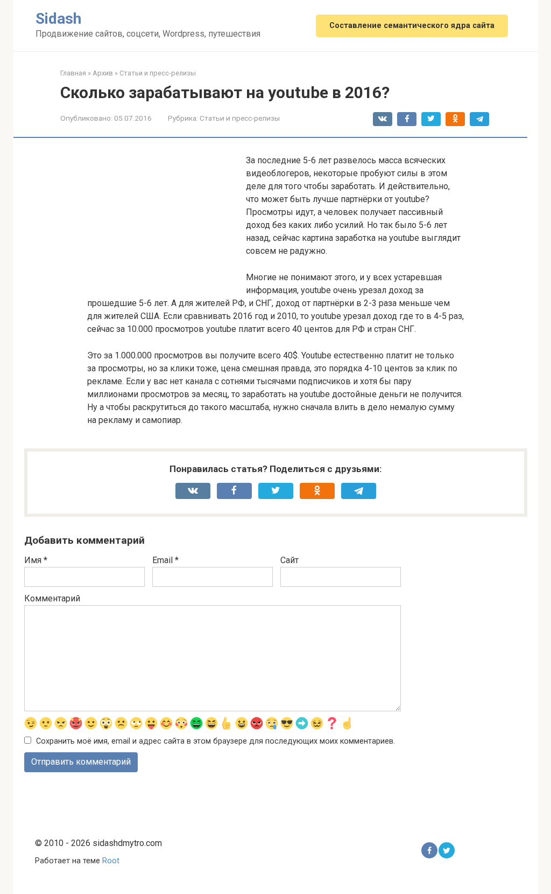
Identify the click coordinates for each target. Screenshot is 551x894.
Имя (35, 560)
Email (165, 560)
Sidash (58, 18)
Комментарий (52, 598)
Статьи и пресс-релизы (240, 118)
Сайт (289, 560)
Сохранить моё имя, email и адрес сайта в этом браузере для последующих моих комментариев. (215, 741)
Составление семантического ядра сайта (412, 25)
